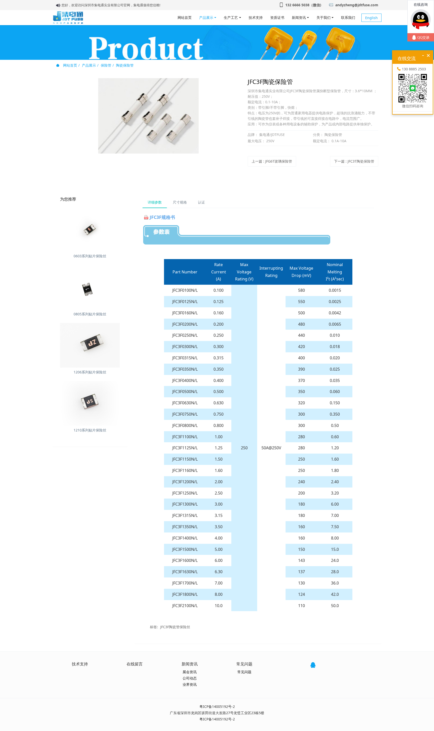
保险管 (106, 65)
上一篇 (272, 161)
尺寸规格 (180, 202)
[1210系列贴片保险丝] (90, 403)
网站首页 (185, 17)
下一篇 (354, 161)
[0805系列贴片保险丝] (90, 287)
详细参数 (155, 202)
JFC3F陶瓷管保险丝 (175, 626)
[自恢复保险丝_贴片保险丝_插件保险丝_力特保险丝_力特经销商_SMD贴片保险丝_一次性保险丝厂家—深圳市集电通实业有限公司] (67, 17)
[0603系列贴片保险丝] (90, 229)
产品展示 (89, 65)
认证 (201, 202)
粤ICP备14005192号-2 (217, 706)
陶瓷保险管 (125, 65)
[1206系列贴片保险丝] (90, 345)
